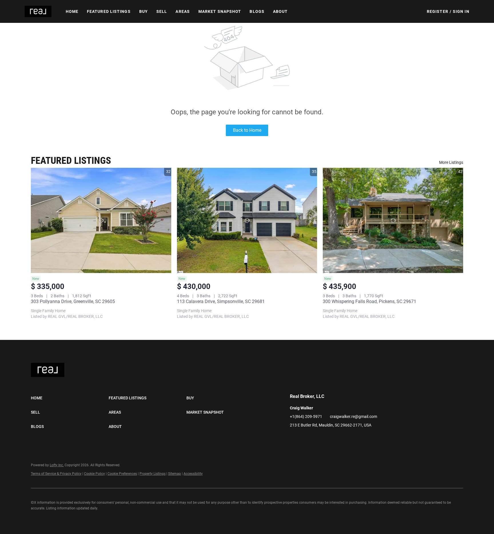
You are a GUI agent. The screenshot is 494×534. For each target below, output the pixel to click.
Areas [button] (183, 11)
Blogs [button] (257, 11)
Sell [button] (161, 11)
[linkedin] (294, 438)
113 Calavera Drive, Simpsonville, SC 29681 (221, 301)
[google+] (317, 438)
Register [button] (437, 11)
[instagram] (305, 438)
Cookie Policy (94, 474)
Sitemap (174, 474)
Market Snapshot (219, 11)
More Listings (451, 162)
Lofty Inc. (57, 465)
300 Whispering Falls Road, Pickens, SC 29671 (369, 301)
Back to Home (247, 130)
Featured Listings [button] (109, 11)
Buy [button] (143, 11)
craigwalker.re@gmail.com (353, 416)
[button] (38, 11)
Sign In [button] (461, 11)
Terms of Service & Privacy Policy (56, 474)
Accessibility (193, 474)
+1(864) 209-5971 (306, 416)
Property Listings (153, 474)
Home (72, 11)
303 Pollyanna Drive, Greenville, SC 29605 (73, 301)
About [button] (280, 11)
